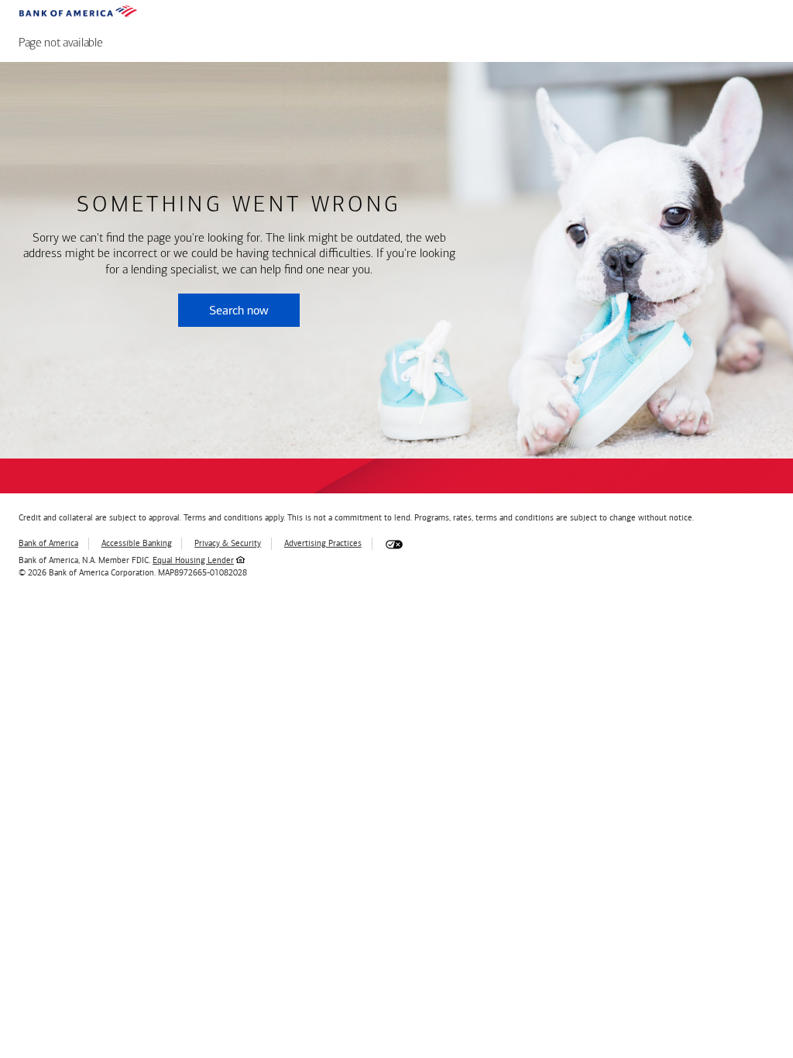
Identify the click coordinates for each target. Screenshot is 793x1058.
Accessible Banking (136, 543)
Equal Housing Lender (193, 560)
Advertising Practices (323, 543)
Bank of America (48, 543)
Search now (239, 310)
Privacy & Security (227, 543)
